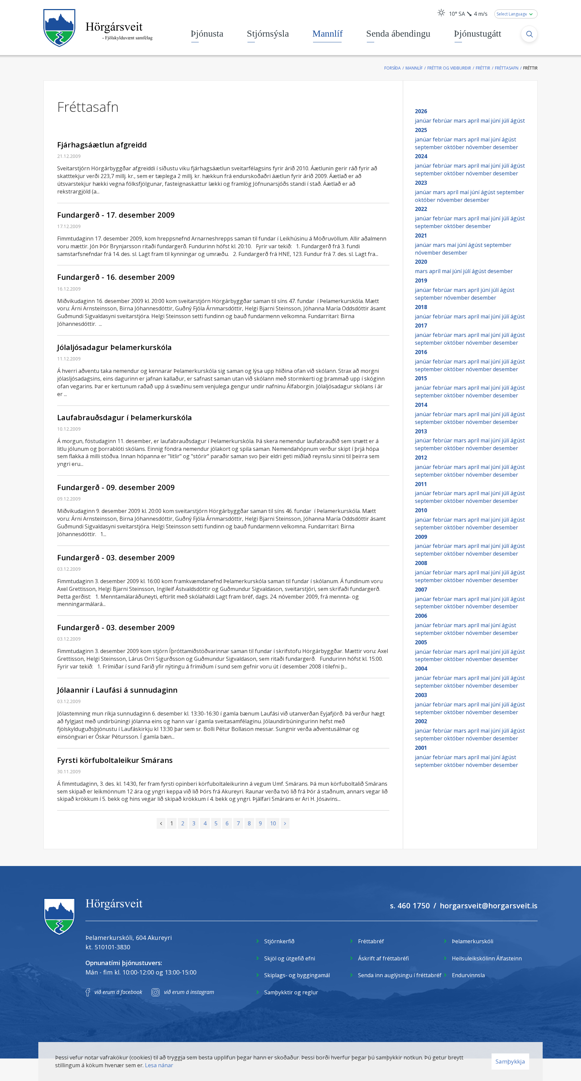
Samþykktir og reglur (291, 992)
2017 (421, 325)
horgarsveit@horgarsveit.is (489, 905)
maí (485, 120)
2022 (421, 209)
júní (496, 120)
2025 (421, 130)
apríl (474, 120)
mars (461, 120)
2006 (421, 615)
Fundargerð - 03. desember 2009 (116, 557)
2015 (421, 378)
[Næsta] (285, 823)
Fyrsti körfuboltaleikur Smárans (115, 760)
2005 (421, 642)
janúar (424, 120)
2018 (421, 307)
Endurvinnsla (468, 975)
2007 (421, 589)
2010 (421, 510)
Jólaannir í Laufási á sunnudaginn (117, 690)
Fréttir (483, 68)
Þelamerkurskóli (472, 941)
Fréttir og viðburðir (449, 68)
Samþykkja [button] (510, 1061)
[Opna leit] (529, 34)
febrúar (443, 120)
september (429, 147)
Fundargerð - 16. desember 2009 (116, 277)
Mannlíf (414, 68)
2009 (421, 536)
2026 (421, 111)
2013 (421, 431)
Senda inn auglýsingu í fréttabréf (399, 975)
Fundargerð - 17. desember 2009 (116, 215)
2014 (421, 404)
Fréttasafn (506, 68)
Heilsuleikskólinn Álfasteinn (487, 958)
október (455, 147)
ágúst (517, 120)
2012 (421, 457)
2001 (421, 747)
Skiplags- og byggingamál (297, 975)
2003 (421, 695)
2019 (421, 280)
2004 (421, 668)
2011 (421, 484)
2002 (421, 721)
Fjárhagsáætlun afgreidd (102, 144)
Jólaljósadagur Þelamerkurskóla (114, 347)
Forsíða (392, 68)
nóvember (479, 147)
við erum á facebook (118, 992)
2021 (421, 235)
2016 (421, 352)
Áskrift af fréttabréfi (383, 958)
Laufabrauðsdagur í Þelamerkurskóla (124, 417)
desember (505, 147)
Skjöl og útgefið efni (289, 958)
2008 (421, 563)
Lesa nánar (159, 1065)
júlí (506, 120)
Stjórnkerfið (279, 941)
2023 (421, 182)
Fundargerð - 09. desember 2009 (116, 487)
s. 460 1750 (410, 905)
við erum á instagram (189, 992)
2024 (421, 156)
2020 (421, 261)
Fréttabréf (371, 941)
